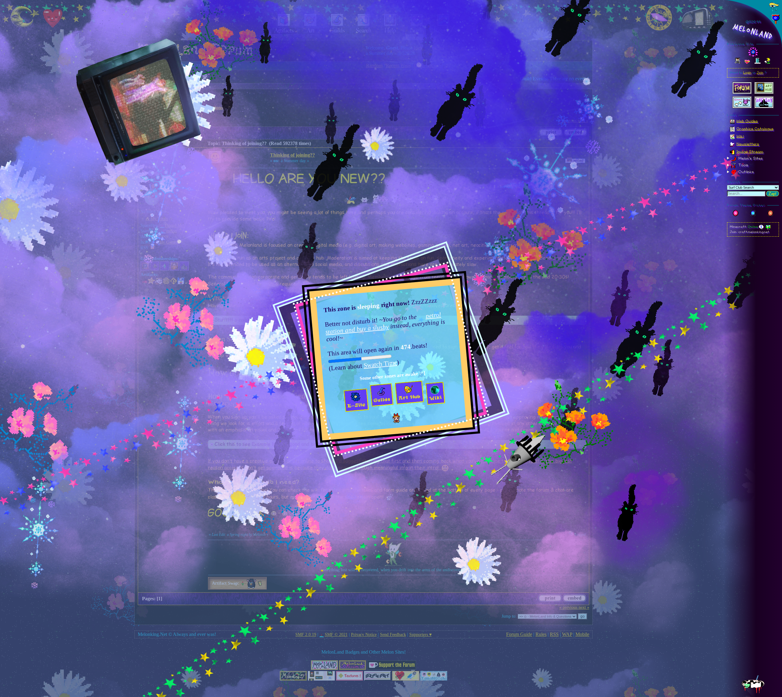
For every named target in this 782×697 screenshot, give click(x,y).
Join (760, 72)
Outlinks (745, 172)
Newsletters (747, 144)
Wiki (740, 136)
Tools (742, 165)
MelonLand (753, 32)
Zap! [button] (773, 193)
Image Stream (749, 151)
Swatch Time (380, 363)
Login (747, 72)
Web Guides (747, 121)
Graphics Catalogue (754, 128)
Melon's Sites (750, 158)
